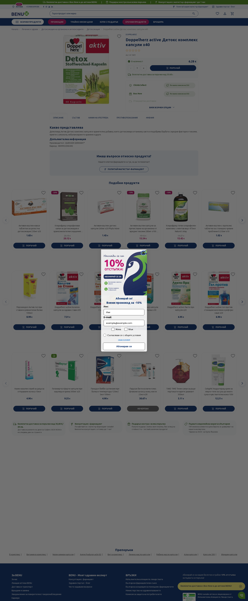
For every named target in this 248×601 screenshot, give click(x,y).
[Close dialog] (143, 253)
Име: (106, 306)
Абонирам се (124, 346)
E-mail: (108, 317)
